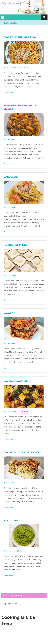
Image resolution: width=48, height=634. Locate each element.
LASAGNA (9, 312)
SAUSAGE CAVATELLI (16, 380)
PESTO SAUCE (12, 520)
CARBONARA (11, 176)
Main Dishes (23, 68)
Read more (8, 92)
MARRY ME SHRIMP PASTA (20, 37)
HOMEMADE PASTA (15, 244)
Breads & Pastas (12, 68)
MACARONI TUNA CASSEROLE (21, 452)
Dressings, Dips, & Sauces (15, 551)
